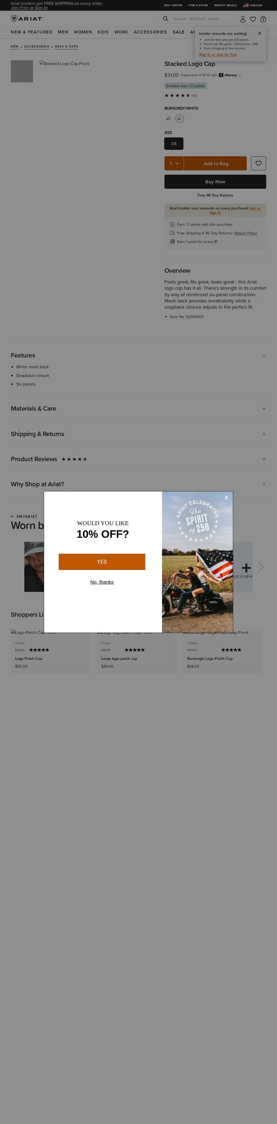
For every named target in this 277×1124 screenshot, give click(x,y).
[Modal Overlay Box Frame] (138, 562)
